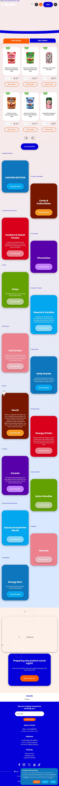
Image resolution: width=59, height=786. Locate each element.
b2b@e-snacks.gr (33, 744)
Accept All (36, 781)
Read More (50, 777)
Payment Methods (29, 758)
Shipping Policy (29, 755)
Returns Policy (29, 753)
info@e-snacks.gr (32, 742)
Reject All (45, 781)
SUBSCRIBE (29, 719)
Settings (53, 781)
